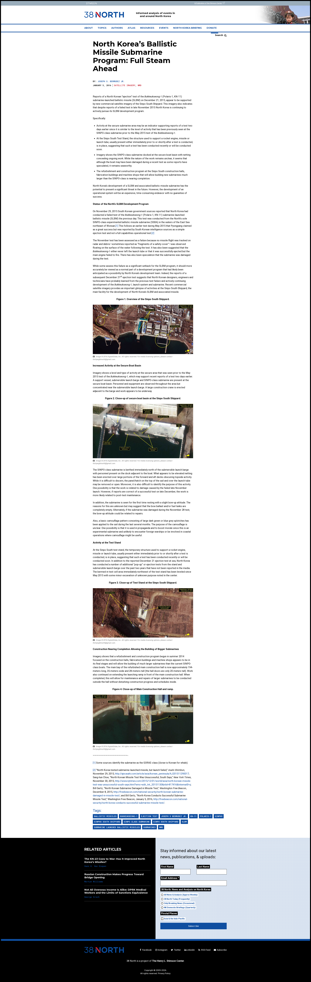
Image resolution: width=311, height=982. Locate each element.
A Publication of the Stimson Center (208, 3)
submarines (149, 827)
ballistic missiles (105, 816)
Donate (212, 28)
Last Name (203, 866)
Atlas (131, 28)
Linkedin (191, 950)
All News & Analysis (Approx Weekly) (181, 895)
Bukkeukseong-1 (128, 816)
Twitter (177, 950)
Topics (102, 28)
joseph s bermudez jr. (174, 816)
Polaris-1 (205, 816)
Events (163, 28)
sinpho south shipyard (107, 821)
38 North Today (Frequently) (177, 899)
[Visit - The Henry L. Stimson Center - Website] (119, 3)
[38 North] (104, 950)
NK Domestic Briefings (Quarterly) (179, 907)
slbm (184, 821)
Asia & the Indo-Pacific (174, 919)
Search (219, 35)
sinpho (218, 816)
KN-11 (193, 816)
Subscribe (221, 950)
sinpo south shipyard (165, 821)
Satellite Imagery (124, 85)
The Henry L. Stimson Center (168, 960)
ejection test (149, 816)
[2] (152, 233)
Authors (117, 28)
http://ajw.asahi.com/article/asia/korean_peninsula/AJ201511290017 (152, 773)
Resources (147, 28)
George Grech (91, 897)
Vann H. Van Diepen (95, 866)
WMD (139, 85)
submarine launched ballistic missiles (117, 827)
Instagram (162, 950)
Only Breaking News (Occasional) (179, 903)
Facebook (147, 950)
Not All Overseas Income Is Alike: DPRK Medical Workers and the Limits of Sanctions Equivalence (116, 891)
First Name (167, 866)
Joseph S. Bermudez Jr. (111, 81)
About (89, 28)
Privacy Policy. (164, 973)
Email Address (170, 878)
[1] (117, 225)
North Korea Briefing (187, 28)
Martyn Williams (93, 881)
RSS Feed (205, 950)
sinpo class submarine (137, 821)
